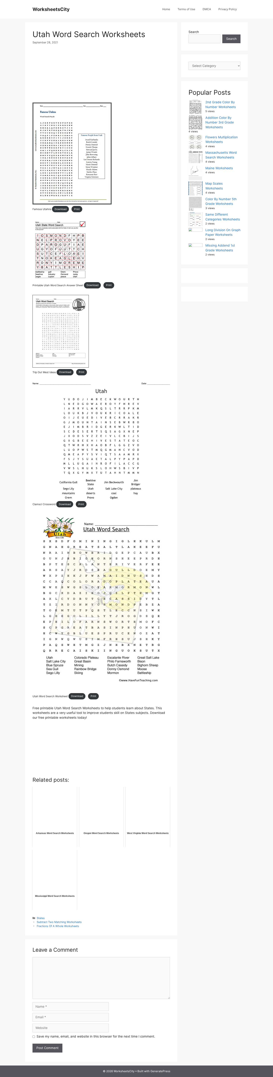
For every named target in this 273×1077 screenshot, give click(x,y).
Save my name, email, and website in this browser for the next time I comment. (96, 1036)
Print (77, 209)
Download (60, 209)
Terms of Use (186, 9)
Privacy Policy (227, 9)
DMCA (207, 9)
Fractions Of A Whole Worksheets (58, 926)
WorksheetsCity (51, 9)
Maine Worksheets (219, 168)
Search (193, 32)
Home (166, 9)
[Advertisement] (101, 77)
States (41, 918)
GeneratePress (160, 1071)
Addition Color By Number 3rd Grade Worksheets (219, 122)
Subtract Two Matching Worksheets (59, 922)
